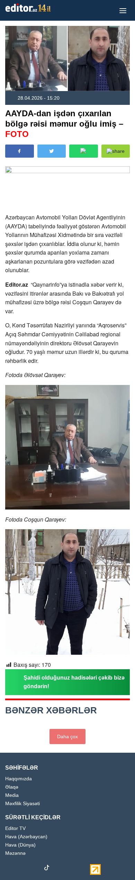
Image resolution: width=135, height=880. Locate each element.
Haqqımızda (18, 778)
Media (12, 795)
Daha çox (67, 736)
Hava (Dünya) (20, 845)
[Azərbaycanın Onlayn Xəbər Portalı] (29, 7)
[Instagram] (22, 869)
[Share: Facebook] (19, 151)
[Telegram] (59, 869)
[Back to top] (115, 860)
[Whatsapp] (71, 869)
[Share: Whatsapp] (83, 151)
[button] (115, 151)
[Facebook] (10, 869)
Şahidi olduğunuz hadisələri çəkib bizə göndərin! (74, 682)
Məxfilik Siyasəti (22, 803)
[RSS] (83, 869)
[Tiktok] (47, 869)
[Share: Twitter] (51, 151)
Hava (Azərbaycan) (26, 836)
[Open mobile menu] (123, 10)
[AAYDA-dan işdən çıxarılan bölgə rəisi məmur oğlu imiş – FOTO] (67, 58)
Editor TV (15, 828)
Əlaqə (11, 787)
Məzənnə (15, 853)
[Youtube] (34, 869)
